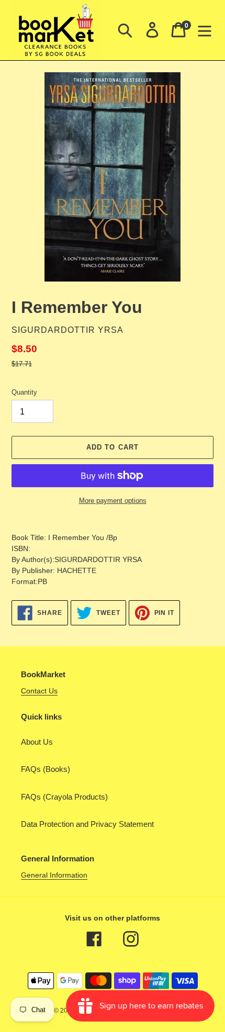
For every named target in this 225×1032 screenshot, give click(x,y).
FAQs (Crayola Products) (64, 796)
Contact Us (39, 691)
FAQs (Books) (45, 769)
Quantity (24, 392)
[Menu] (204, 30)
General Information (54, 875)
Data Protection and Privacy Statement (87, 824)
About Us (37, 741)
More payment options (113, 500)
